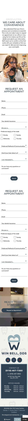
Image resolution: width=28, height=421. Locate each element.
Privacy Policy (13, 410)
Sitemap (5, 410)
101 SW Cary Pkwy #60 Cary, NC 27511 (14, 377)
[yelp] (19, 360)
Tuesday (6, 388)
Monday (6, 386)
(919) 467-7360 (14, 370)
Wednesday (7, 389)
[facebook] (13, 360)
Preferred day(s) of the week (10, 131)
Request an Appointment (14, 310)
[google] (7, 360)
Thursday (7, 391)
